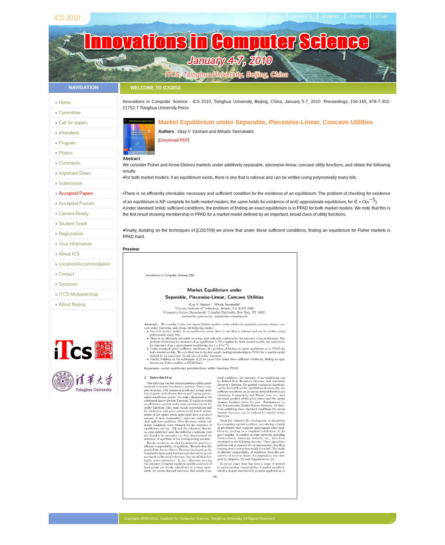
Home (276, 16)
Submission (70, 183)
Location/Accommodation (84, 264)
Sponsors (68, 284)
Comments (70, 163)
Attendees (69, 132)
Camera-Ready (74, 213)
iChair (382, 16)
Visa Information (75, 243)
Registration (71, 233)
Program (331, 16)
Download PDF (173, 140)
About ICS (302, 16)
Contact (357, 16)
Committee (70, 112)
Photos (66, 153)
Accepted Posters (77, 203)
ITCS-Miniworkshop (78, 294)
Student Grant (73, 223)
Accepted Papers (76, 193)
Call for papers (73, 122)
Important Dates (75, 173)
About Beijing (72, 304)
